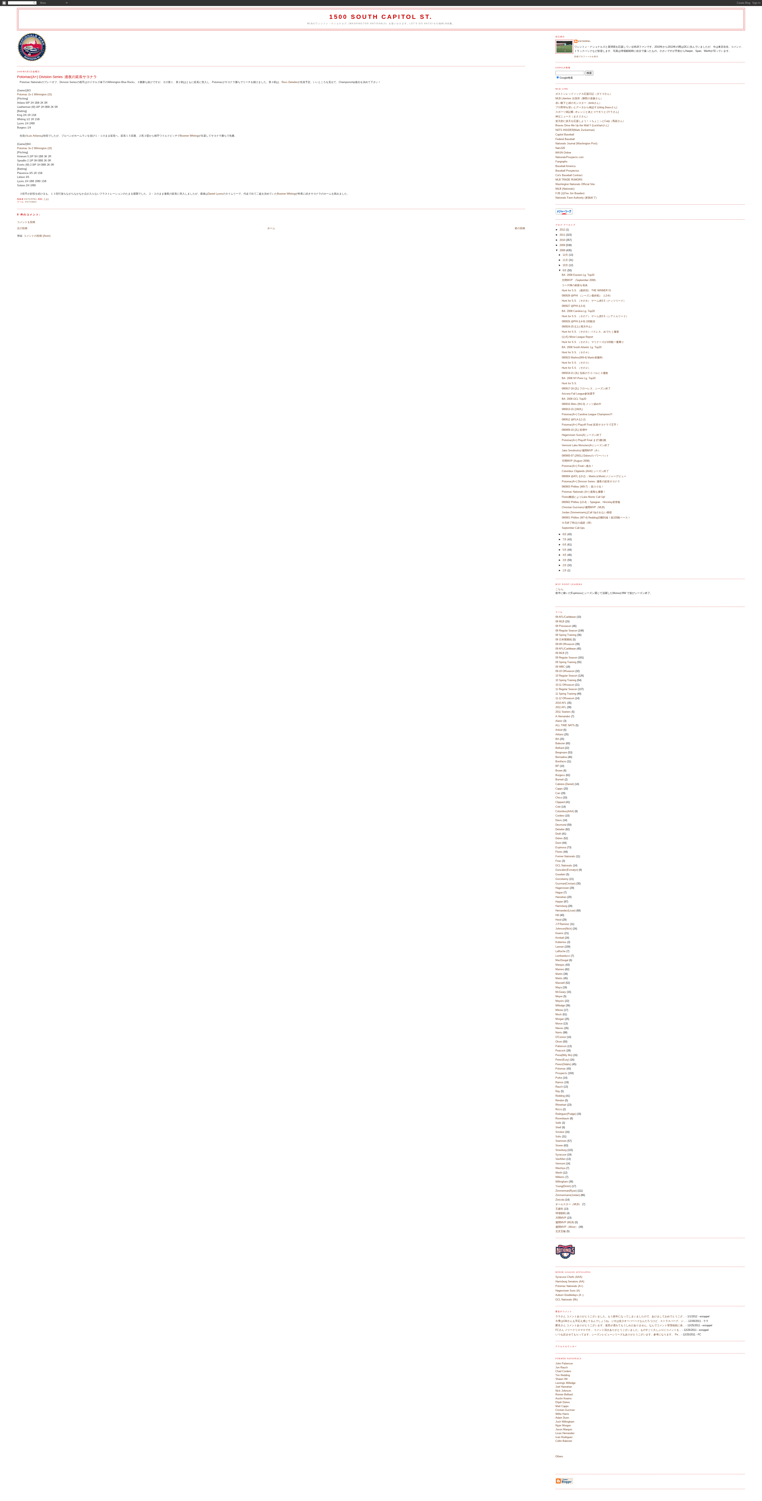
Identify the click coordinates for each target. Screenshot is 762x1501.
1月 (565, 570)
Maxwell (560, 982)
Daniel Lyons (215, 193)
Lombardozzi (562, 955)
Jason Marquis (563, 1429)
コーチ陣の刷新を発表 (575, 285)
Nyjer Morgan (563, 1425)
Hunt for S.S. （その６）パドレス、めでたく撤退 (590, 331)
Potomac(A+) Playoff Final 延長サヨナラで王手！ (590, 424)
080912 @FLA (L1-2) (573, 419)
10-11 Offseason (564, 684)
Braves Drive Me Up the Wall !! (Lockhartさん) (582, 125)
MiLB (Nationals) (564, 188)
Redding (560, 1095)
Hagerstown (562, 887)
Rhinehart (560, 1104)
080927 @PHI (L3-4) (573, 305)
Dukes (559, 838)
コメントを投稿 (26, 222)
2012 (563, 229)
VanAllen (560, 1158)
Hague (559, 892)
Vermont (560, 1163)
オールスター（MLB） (568, 1204)
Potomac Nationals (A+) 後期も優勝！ (584, 491)
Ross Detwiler (289, 82)
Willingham (561, 1181)
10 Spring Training (565, 680)
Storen (559, 1145)
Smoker (559, 1131)
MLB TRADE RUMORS (568, 179)
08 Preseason (563, 626)
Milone (559, 1010)
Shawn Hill (561, 1378)
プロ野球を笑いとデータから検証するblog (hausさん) (586, 107)
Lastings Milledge (565, 1382)
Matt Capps (562, 1406)
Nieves (559, 1028)
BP (557, 765)
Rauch (559, 1086)
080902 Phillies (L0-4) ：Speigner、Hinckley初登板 (591, 502)
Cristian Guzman (565, 1409)
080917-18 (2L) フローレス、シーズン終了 (586, 388)
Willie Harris (562, 1413)
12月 (566, 254)
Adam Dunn (562, 1417)
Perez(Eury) (562, 1059)
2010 (563, 239)
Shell (558, 1127)
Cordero (559, 815)
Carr (557, 793)
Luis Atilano (34, 135)
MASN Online (563, 152)
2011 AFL (560, 707)
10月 (566, 265)
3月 (565, 560)
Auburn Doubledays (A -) (569, 1294)
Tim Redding (562, 1375)
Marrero (559, 969)
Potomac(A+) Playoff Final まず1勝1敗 (584, 440)
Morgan (559, 1018)
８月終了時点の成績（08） (577, 522)
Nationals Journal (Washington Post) (576, 143)
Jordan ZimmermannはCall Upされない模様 (587, 512)
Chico (558, 797)
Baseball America (565, 166)
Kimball (559, 937)
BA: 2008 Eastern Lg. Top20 (578, 274)
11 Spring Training (565, 693)
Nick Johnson (563, 1390)
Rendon (559, 1100)
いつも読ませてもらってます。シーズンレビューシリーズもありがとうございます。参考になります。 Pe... (617, 1334)
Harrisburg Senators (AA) (569, 1281)
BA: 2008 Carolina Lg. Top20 (578, 311)
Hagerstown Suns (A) (567, 1290)
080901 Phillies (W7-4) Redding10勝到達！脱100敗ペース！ (596, 517)
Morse (559, 1023)
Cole (558, 806)
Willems (560, 1177)
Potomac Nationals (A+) (569, 1286)
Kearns (559, 933)
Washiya (560, 1168)
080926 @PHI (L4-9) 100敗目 (578, 321)
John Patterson (564, 1363)
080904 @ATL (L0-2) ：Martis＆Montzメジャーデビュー (594, 476)
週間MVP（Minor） (566, 1226)
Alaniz (559, 720)
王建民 (559, 1208)
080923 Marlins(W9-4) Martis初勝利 (582, 357)
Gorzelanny (562, 878)
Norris (558, 1032)
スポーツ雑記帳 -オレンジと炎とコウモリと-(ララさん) (587, 111)
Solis (558, 1136)
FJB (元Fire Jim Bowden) (569, 193)
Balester (560, 743)
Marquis (560, 964)
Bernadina (561, 757)
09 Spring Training (565, 662)
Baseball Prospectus (567, 170)
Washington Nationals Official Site (575, 184)
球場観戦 (560, 1213)
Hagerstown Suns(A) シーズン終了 (582, 434)
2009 (563, 245)
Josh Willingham (564, 1421)
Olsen (558, 1041)
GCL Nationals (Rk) (566, 1299)
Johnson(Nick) (563, 928)
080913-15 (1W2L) (572, 409)
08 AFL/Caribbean (565, 616)
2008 (563, 250)
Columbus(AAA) (564, 811)
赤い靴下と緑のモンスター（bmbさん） (578, 102)
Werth (558, 1172)
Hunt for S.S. (569, 383)
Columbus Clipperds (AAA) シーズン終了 (585, 471)
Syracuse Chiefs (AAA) (568, 1276)
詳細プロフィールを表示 (586, 56)
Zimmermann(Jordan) (567, 1195)
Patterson (561, 1046)
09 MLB (559, 653)
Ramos (559, 1082)
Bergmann (561, 752)
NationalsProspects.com (569, 157)
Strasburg (561, 1150)
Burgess (560, 775)
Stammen (561, 1140)
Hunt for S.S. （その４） (576, 352)
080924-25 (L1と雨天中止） (578, 326)
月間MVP (560, 1217)
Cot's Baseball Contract (568, 175)
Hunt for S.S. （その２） (576, 367)
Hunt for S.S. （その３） (576, 362)
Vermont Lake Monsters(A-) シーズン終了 (586, 445)
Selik (558, 1122)
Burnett (559, 779)
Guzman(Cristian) (565, 883)
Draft (558, 833)
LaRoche (560, 951)
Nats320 (560, 148)
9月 (565, 270)
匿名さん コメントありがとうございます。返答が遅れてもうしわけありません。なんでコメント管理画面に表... (620, 1325)
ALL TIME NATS (565, 725)
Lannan (559, 946)
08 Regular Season (566, 630)
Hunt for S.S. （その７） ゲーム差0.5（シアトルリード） (595, 316)
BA (557, 738)
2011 (563, 234)
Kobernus (560, 942)
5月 (565, 549)
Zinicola (559, 1199)
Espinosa (560, 847)
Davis (558, 820)
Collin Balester (563, 1440)
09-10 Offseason (564, 671)
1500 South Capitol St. (381, 16)
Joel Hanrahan (563, 1386)
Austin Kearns (563, 1398)
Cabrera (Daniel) (564, 784)
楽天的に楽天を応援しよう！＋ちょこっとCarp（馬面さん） (590, 121)
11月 (566, 260)
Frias (558, 860)
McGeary (560, 991)
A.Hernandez (562, 716)
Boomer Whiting (189, 135)
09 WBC (560, 666)
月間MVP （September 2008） (579, 280)
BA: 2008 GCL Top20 (574, 398)
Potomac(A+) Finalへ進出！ (578, 465)
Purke (558, 1077)
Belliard (559, 747)
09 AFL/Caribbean (565, 648)
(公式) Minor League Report (577, 336)
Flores (559, 851)
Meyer (559, 996)
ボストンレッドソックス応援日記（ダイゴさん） (583, 93)
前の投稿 (520, 228)
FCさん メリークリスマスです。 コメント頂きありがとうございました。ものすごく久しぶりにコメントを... (618, 1329)
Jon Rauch (561, 1367)
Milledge (560, 1005)
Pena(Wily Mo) (563, 1055)
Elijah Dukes (562, 1402)
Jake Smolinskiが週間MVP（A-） (581, 450)
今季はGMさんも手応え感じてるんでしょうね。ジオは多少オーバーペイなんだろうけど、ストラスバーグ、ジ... (620, 1321)
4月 (565, 554)
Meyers (559, 1000)
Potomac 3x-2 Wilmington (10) (34, 148)
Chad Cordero (563, 1371)
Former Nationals (565, 856)
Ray (557, 1091)
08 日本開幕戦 (563, 639)
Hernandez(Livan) (565, 910)
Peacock (560, 1050)
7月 (565, 539)
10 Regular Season (566, 675)
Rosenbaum (562, 1118)
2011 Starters (563, 711)
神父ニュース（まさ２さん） (572, 116)
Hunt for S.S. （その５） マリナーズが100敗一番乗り (593, 342)
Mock (558, 1014)
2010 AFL (560, 702)
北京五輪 (560, 1231)
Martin (559, 973)
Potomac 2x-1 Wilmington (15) (34, 94)
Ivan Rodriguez (564, 1437)
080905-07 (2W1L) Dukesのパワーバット (585, 455)
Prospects (561, 1073)
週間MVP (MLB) (564, 1222)
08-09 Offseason (564, 644)
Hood (558, 919)
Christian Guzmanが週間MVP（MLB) (583, 507)
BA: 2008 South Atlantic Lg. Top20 (581, 347)
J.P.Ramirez (562, 924)
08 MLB (559, 621)
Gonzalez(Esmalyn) (566, 869)
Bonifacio (560, 761)
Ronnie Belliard (564, 1394)
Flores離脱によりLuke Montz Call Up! (583, 496)
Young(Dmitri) (563, 1186)
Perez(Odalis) (563, 1064)
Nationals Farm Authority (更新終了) (576, 197)
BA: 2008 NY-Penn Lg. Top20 (579, 378)
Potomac (31, 202)
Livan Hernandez (565, 1433)
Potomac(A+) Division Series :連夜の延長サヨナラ (591, 481)
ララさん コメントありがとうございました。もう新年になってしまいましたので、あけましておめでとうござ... (620, 1316)
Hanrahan (560, 897)
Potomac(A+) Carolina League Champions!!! (587, 414)
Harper (559, 901)
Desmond (560, 824)
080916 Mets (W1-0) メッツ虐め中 (581, 404)
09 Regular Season (566, 657)
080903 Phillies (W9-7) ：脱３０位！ (583, 486)
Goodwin (560, 874)
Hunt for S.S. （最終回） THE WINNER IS (586, 290)
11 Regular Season (566, 689)
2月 (565, 565)
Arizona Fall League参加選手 (578, 393)
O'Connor (560, 1037)
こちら (559, 589)
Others (559, 1456)
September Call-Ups (573, 527)
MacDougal (561, 960)
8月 (565, 534)
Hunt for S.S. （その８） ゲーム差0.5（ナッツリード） (594, 300)
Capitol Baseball (564, 134)
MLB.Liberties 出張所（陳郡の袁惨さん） (579, 98)
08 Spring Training (565, 634)
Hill (557, 915)
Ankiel (559, 729)
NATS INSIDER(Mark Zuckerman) (575, 129)
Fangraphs (561, 161)
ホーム (271, 228)
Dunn (558, 842)
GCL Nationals (563, 865)
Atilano (559, 734)
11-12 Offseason (564, 698)
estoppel (584, 41)
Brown (559, 770)
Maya (558, 987)
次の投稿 (22, 228)
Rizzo (558, 1109)
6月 (565, 544)
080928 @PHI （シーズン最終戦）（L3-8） (587, 295)
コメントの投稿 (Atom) (37, 235)
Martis (559, 978)
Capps (559, 788)
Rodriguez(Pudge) (565, 1113)
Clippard (560, 802)
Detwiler (560, 829)
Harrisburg (561, 905)
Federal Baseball (565, 139)
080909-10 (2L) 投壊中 (574, 429)
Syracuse (560, 1154)
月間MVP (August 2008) (576, 460)
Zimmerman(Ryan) (566, 1190)
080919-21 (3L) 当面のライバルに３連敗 (585, 373)
